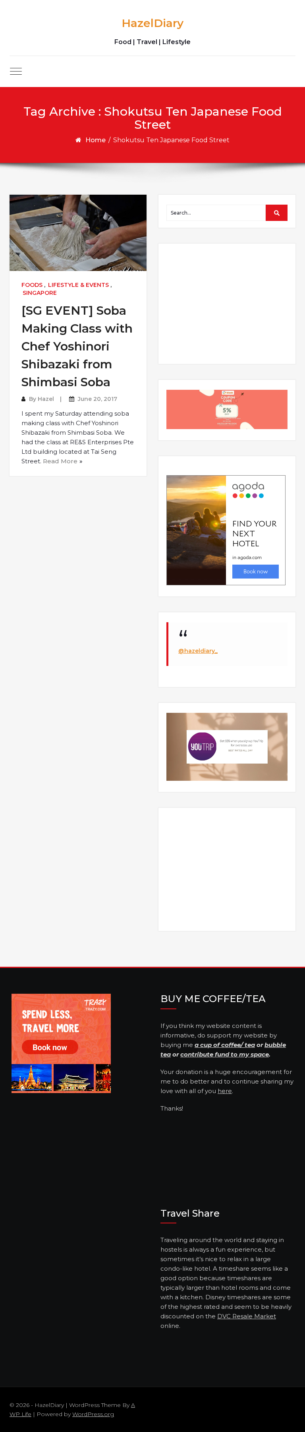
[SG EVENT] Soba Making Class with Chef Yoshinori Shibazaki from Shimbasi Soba (77, 346)
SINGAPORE (40, 292)
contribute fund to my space (224, 1054)
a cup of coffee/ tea (225, 1045)
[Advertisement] (228, 303)
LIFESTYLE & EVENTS (78, 284)
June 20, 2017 (97, 399)
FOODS (31, 284)
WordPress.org (93, 1414)
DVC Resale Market (246, 1316)
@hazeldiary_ (198, 650)
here (225, 1091)
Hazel (46, 399)
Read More (60, 461)
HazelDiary (152, 23)
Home (95, 140)
